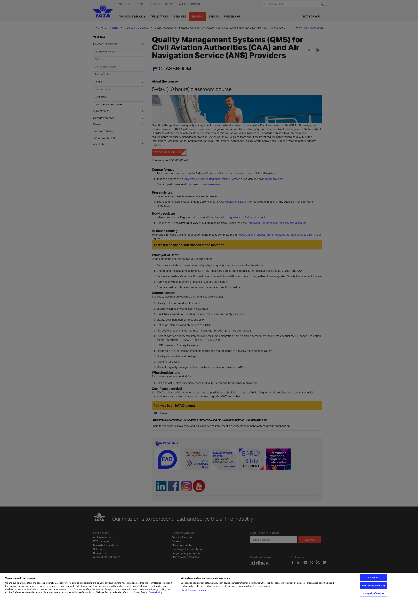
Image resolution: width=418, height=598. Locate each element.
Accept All (373, 577)
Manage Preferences (373, 593)
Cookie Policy (155, 592)
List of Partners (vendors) (193, 590)
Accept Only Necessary (373, 585)
